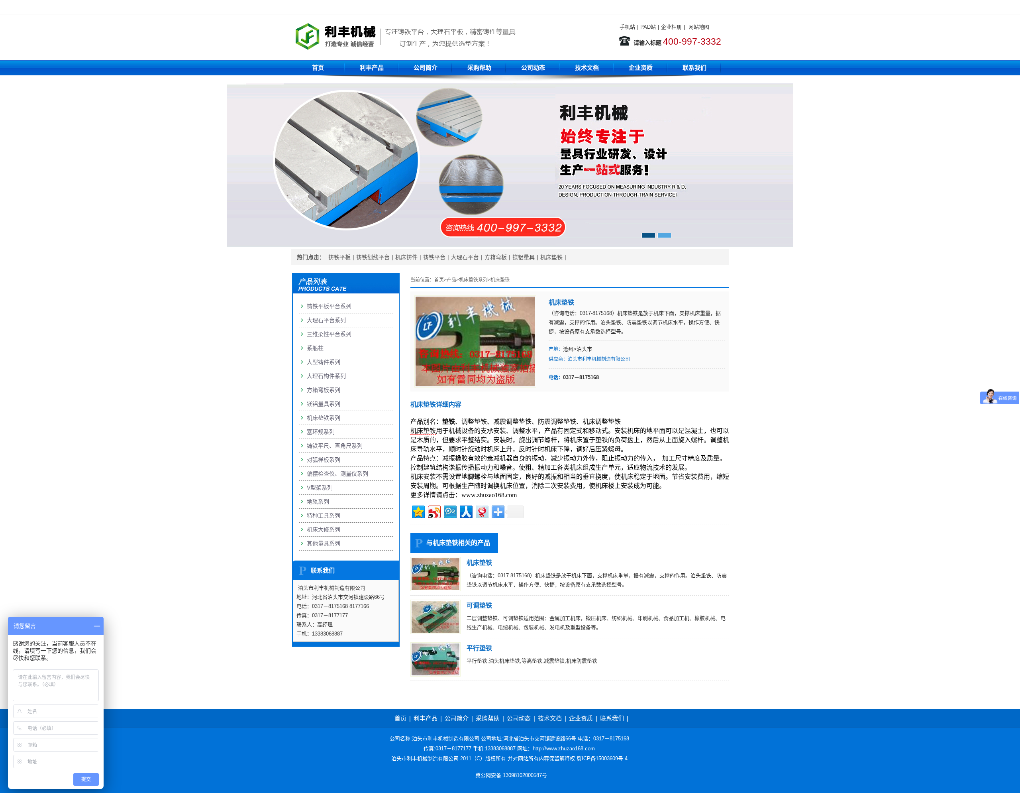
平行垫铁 (479, 648)
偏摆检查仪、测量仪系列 (337, 473)
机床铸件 (406, 257)
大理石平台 (465, 257)
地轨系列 (318, 501)
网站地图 (698, 27)
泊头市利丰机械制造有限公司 (599, 359)
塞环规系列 (321, 432)
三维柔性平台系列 (329, 334)
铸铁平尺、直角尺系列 (335, 446)
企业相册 (671, 27)
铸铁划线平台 (373, 257)
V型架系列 (320, 487)
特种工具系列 (323, 515)
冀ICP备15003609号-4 (602, 759)
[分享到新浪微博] (433, 511)
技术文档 (587, 67)
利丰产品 (372, 67)
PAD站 (648, 27)
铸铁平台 (434, 257)
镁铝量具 (523, 257)
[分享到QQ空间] (417, 511)
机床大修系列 (323, 529)
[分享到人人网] (465, 511)
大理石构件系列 (326, 376)
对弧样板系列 (323, 460)
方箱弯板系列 (323, 390)
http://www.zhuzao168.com (564, 749)
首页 (318, 67)
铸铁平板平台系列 (329, 306)
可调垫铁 (479, 605)
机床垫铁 (551, 257)
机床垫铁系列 (473, 280)
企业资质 (641, 67)
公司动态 (533, 67)
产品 (451, 280)
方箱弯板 (495, 257)
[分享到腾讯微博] (449, 511)
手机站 (627, 27)
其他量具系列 (323, 543)
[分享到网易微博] (481, 511)
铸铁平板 (339, 257)
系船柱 (315, 348)
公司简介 (425, 67)
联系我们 (694, 67)
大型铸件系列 (323, 362)
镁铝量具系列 (323, 404)
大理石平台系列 (326, 320)
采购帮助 (479, 67)
